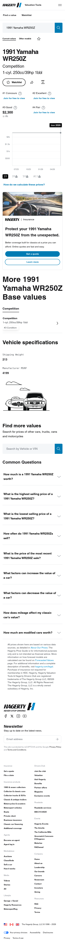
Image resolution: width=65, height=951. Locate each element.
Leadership (39, 867)
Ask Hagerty (40, 779)
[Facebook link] (6, 716)
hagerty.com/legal (44, 666)
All (5, 889)
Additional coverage (13, 828)
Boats (6, 812)
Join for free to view (14, 98)
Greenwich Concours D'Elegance (43, 837)
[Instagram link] (18, 716)
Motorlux (38, 843)
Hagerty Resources (12, 905)
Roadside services (42, 808)
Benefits (38, 783)
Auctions (8, 856)
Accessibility (35, 932)
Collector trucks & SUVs (15, 795)
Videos (7, 881)
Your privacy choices (18, 932)
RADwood (38, 847)
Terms (37, 912)
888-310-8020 (40, 812)
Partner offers (40, 788)
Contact (37, 884)
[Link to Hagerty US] (5, 924)
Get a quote (32, 254)
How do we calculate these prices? (24, 184)
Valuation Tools (33, 5)
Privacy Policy (55, 747)
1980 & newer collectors (15, 787)
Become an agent (12, 840)
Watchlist (27, 15)
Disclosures (48, 932)
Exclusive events (42, 796)
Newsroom (39, 880)
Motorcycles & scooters (14, 804)
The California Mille (42, 832)
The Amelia (39, 828)
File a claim (9, 775)
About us (38, 863)
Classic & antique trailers (15, 800)
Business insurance (13, 820)
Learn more (33, 262)
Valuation (38, 775)
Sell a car (8, 864)
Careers (38, 876)
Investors (38, 888)
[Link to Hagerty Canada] (11, 924)
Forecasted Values (44, 660)
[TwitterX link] (12, 716)
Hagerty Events (41, 824)
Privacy (37, 908)
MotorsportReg (10, 909)
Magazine (38, 792)
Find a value (9, 15)
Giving (37, 892)
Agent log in (9, 844)
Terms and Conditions (16, 750)
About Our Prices (39, 647)
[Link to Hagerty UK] (17, 924)
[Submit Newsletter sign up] (57, 739)
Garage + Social (11, 901)
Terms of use (18, 938)
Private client (10, 816)
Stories (7, 885)
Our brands (39, 871)
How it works (9, 869)
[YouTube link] (24, 716)
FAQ (36, 904)
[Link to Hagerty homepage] (19, 707)
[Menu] (60, 5)
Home (37, 859)
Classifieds (9, 860)
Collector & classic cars (14, 791)
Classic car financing (13, 824)
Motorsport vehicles (13, 808)
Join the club (40, 771)
